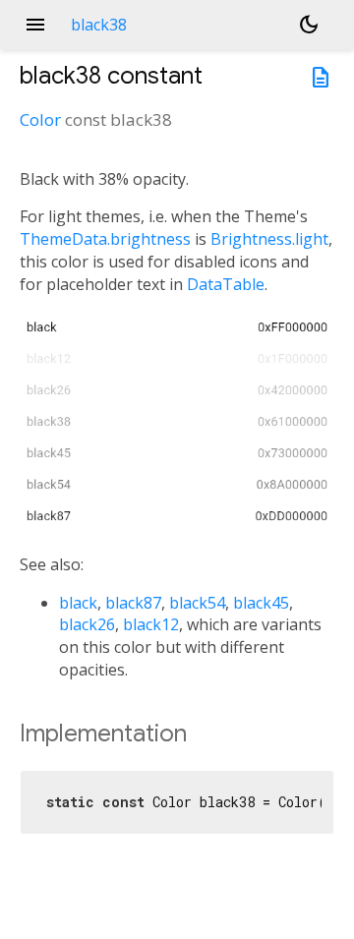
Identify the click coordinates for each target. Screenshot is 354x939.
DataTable (226, 284)
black (78, 603)
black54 (197, 603)
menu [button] (35, 24)
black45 (261, 603)
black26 (87, 624)
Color (40, 119)
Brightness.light (269, 239)
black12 (151, 624)
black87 (133, 603)
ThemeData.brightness (105, 239)
